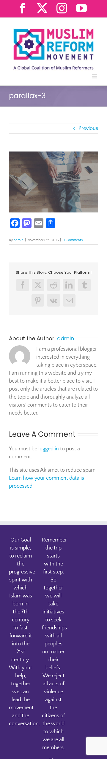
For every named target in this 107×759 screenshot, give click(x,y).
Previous (88, 128)
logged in (48, 449)
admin (18, 240)
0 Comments (72, 240)
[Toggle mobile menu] (95, 76)
